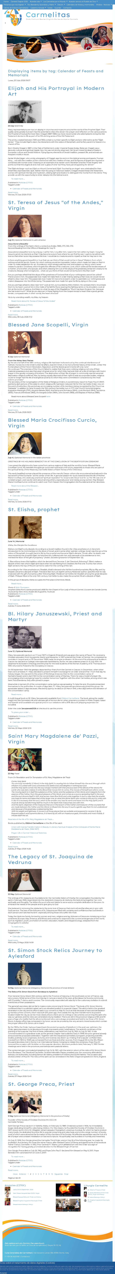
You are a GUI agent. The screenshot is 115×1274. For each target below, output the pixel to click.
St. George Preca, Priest (41, 1084)
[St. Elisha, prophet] (25, 538)
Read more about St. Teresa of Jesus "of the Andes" (33, 301)
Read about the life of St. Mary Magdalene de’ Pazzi (30, 819)
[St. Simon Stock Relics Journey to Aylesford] (25, 984)
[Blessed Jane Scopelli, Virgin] (25, 353)
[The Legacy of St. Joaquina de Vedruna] (25, 891)
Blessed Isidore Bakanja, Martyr (23, 1204)
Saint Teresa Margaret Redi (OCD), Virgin (26, 1193)
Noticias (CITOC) (26, 183)
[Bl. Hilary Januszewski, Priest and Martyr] (25, 648)
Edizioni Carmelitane (70, 698)
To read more (17, 179)
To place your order (19, 712)
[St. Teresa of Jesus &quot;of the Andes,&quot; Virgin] (25, 237)
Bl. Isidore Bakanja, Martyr (96, 1197)
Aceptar (3, 1273)
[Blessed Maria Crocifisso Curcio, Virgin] (25, 454)
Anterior (22, 1174)
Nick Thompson (22, 587)
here (48, 396)
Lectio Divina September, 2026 (23, 1189)
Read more (16, 584)
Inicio (15, 1174)
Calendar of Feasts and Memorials (27, 189)
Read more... (13, 192)
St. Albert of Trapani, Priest (96, 1190)
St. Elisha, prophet (34, 509)
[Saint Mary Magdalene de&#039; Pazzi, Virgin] (25, 770)
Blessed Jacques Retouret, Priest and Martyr (27, 1197)
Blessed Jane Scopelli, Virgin (48, 325)
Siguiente (59, 1174)
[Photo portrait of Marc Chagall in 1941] (25, 122)
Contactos (25, 1256)
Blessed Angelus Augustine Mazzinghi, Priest (27, 1201)
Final (66, 1174)
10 (52, 1174)
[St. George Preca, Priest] (25, 1113)
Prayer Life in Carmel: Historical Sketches (28, 833)
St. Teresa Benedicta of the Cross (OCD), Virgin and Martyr (98, 1193)
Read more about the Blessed (24, 486)
